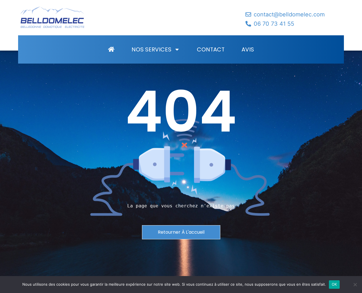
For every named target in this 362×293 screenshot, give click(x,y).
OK (334, 284)
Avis (248, 49)
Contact (211, 49)
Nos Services (151, 49)
